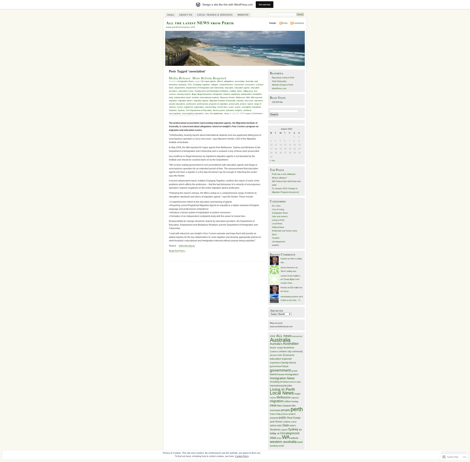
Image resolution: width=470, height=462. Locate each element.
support (284, 430)
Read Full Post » (177, 251)
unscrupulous (175, 113)
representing (210, 107)
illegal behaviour (205, 94)
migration (173, 100)
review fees (222, 107)
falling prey (248, 91)
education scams (186, 91)
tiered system (219, 110)
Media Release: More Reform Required (197, 78)
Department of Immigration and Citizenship (205, 88)
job (285, 385)
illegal (194, 94)
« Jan (272, 160)
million (287, 401)
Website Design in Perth (282, 85)
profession (191, 104)
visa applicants (216, 113)
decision (273, 355)
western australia (283, 442)
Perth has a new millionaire (284, 174)
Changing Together (201, 84)
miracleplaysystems (289, 296)
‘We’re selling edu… (289, 271)
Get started (264, 4)
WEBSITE (243, 15)
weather (275, 245)
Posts (285, 23)
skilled (273, 425)
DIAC (280, 355)
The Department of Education (199, 110)
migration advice (185, 100)
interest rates (295, 382)
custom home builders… (291, 276)
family (285, 362)
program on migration (218, 104)
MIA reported (256, 97)
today (273, 433)
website (294, 438)
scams (238, 107)
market (273, 398)
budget (280, 348)
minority (239, 100)
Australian (291, 343)
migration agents (201, 100)
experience (275, 362)
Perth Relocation (279, 81)
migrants (295, 398)
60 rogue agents (208, 81)
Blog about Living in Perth (283, 77)
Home (170, 15)
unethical (247, 110)
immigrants (217, 94)
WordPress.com (279, 88)
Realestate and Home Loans (284, 231)
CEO (189, 84)
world (281, 446)
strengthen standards (251, 107)
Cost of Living (278, 209)
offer (293, 405)
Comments (298, 23)
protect (243, 104)
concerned (239, 84)
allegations (229, 81)
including (274, 381)
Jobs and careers (280, 216)
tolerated (230, 110)
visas (226, 113)
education (229, 88)
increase (284, 381)
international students (209, 97)
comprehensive (226, 84)
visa (207, 113)
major (297, 393)
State (285, 425)
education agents (242, 88)
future (285, 366)
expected (287, 358)
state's (293, 425)
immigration (292, 374)
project (292, 414)
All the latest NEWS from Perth (200, 23)
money (295, 401)
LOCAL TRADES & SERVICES (215, 15)
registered (188, 107)
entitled (233, 91)
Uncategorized (278, 241)
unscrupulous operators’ (193, 113)
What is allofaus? (279, 178)
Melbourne (240, 97)
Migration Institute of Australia (222, 100)
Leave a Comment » (254, 113)
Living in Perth (278, 220)
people (285, 410)
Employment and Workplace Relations (212, 91)
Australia (249, 81)
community (297, 351)
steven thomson (288, 267)
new (273, 405)
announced (297, 336)
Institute (195, 97)
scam (231, 107)
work (300, 442)
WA (286, 437)
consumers (250, 84)
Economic (288, 355)
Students (173, 110)
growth (294, 371)
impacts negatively (231, 94)
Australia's (276, 343)
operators (258, 100)
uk (278, 433)
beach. (273, 347)
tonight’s (238, 110)
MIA (248, 97)
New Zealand (284, 405)
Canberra (274, 351)
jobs (289, 385)
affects (220, 81)
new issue (248, 100)
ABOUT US (185, 15)
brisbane (182, 84)
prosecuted (234, 104)
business (289, 347)
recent (180, 107)
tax (300, 429)
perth (297, 409)
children (283, 351)
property (274, 418)
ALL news (276, 206)
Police (272, 414)
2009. (273, 336)
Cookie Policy (242, 456)
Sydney (181, 110)
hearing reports (184, 94)
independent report (182, 97)
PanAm (284, 259)
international (276, 385)
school (293, 422)
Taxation (275, 238)
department (180, 88)
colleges (214, 84)
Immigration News (186, 81)
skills (279, 425)
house (280, 374)
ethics (239, 91)
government (280, 370)
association (240, 81)
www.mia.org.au (187, 246)
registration (199, 107)
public (283, 417)
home (273, 374)
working (274, 446)
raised (250, 104)
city (289, 351)
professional (202, 104)
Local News (277, 223)
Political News (278, 227)
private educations (177, 104)
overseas (275, 410)
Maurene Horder (227, 97)
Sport (274, 234)
